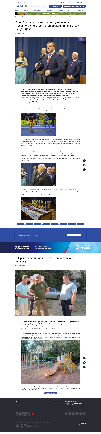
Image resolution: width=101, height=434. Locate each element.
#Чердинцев (46, 224)
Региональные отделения (56, 401)
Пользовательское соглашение (22, 424)
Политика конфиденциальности (22, 425)
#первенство (72, 224)
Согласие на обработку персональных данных (25, 427)
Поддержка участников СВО (50, 13)
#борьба (55, 224)
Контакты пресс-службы (39, 405)
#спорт (80, 224)
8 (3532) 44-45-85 (73, 403)
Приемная (61, 10)
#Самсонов (29, 224)
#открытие (63, 224)
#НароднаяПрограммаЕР (51, 393)
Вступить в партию (81, 10)
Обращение (55, 6)
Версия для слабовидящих (80, 2)
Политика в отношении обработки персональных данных (27, 426)
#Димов (20, 224)
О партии (17, 10)
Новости (30, 16)
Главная (17, 16)
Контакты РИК (20, 405)
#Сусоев (37, 224)
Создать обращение (74, 235)
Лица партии (26, 10)
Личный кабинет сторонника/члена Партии (74, 6)
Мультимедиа (70, 10)
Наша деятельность (37, 10)
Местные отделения (50, 10)
